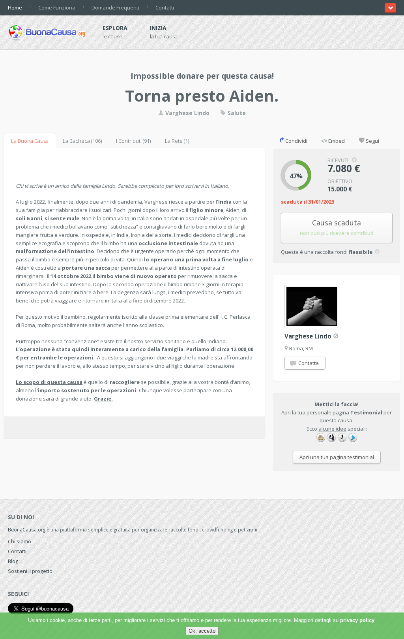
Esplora (115, 28)
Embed (336, 140)
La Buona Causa (30, 140)
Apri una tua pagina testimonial (336, 457)
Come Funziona (56, 7)
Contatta (308, 363)
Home (15, 7)
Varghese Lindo (186, 113)
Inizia (158, 28)
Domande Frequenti (115, 7)
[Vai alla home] (47, 31)
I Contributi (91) (133, 140)
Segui (372, 140)
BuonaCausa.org (26, 529)
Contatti (164, 7)
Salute (236, 113)
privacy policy (357, 620)
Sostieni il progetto (30, 571)
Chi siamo (19, 541)
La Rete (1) (177, 140)
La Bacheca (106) (82, 140)
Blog (13, 561)
